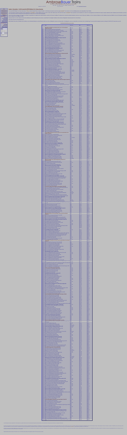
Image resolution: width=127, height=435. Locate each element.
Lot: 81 (43, 112)
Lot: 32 (43, 60)
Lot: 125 (43, 159)
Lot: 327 (43, 375)
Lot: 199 (43, 239)
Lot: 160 (43, 196)
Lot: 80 (43, 111)
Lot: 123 (43, 157)
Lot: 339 (43, 387)
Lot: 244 (43, 287)
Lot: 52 (43, 81)
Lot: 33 (43, 61)
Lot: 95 (43, 127)
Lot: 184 (43, 223)
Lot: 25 (43, 53)
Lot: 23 (43, 51)
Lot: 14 (43, 41)
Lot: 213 (43, 254)
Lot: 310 (43, 357)
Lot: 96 (43, 128)
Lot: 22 (43, 50)
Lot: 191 (43, 230)
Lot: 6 (43, 33)
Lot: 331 (43, 379)
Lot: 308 (43, 355)
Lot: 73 (43, 104)
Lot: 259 (43, 303)
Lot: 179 (43, 218)
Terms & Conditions (4, 20)
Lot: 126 (43, 161)
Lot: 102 (43, 135)
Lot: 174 (43, 212)
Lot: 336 (43, 384)
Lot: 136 (43, 171)
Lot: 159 (43, 195)
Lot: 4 (43, 31)
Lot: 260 (43, 304)
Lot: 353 (43, 402)
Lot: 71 (43, 102)
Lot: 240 (43, 283)
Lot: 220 (43, 262)
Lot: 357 (43, 406)
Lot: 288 (43, 334)
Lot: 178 (43, 217)
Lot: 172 (43, 210)
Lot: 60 (43, 90)
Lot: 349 (43, 398)
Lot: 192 (43, 231)
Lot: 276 (43, 321)
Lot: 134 (43, 169)
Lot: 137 (43, 172)
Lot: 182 (43, 221)
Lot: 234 (43, 277)
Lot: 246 (43, 289)
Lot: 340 (43, 388)
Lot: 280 (43, 326)
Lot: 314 (43, 361)
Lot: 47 (43, 76)
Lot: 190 (43, 229)
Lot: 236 (43, 279)
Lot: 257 (43, 301)
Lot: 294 (43, 340)
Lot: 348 (43, 397)
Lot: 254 (43, 298)
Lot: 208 (43, 249)
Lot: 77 (43, 108)
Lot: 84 (43, 115)
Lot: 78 (43, 109)
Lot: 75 (43, 106)
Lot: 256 (43, 300)
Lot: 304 (43, 351)
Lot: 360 (43, 409)
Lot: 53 (43, 82)
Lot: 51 (43, 80)
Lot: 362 (43, 411)
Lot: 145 (43, 181)
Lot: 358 (43, 407)
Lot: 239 (43, 282)
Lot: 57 (43, 87)
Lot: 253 (43, 297)
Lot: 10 (43, 37)
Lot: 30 (43, 58)
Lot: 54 (43, 83)
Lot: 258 (43, 302)
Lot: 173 (43, 211)
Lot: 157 (43, 193)
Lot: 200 (43, 240)
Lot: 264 (43, 308)
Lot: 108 (43, 141)
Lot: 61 (43, 91)
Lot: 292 (43, 338)
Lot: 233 (43, 276)
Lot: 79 (43, 110)
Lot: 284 (43, 330)
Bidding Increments (4, 21)
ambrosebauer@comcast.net (82, 6)
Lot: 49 (43, 78)
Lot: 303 (43, 350)
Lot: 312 (43, 359)
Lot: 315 (43, 362)
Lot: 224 (43, 266)
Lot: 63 (43, 93)
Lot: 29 (43, 57)
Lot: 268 (43, 312)
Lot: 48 (43, 77)
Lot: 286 (43, 332)
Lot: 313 (43, 360)
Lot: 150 (43, 186)
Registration (5, 17)
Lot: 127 (43, 162)
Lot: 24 (43, 52)
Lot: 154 (43, 190)
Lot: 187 (43, 226)
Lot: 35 (43, 63)
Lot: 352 (43, 401)
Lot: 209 (43, 250)
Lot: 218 (43, 259)
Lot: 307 (43, 354)
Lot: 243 (43, 286)
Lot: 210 (43, 251)
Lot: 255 (43, 299)
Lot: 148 (43, 184)
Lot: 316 (43, 363)
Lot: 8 (43, 35)
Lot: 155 (43, 191)
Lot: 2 (43, 29)
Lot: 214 (43, 255)
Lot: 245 (43, 288)
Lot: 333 (43, 381)
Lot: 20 (43, 48)
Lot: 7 (43, 34)
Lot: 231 (43, 274)
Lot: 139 (43, 174)
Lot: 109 (43, 142)
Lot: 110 (43, 143)
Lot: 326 (43, 374)
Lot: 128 (43, 163)
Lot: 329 (43, 377)
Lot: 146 (43, 182)
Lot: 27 (43, 55)
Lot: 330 (43, 378)
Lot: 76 (43, 107)
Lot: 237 (43, 280)
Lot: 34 (43, 62)
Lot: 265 (43, 309)
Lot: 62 (43, 92)
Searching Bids (5, 19)
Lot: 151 (43, 187)
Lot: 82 (43, 113)
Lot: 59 (43, 89)
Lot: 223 (43, 265)
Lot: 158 (43, 194)
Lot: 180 (43, 219)
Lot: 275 (43, 320)
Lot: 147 (43, 183)
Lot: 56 (43, 86)
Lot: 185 (43, 224)
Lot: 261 (43, 305)
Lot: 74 (43, 105)
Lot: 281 (43, 327)
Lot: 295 (43, 341)
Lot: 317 (43, 364)
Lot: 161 (43, 197)
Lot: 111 (43, 144)
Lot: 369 (43, 419)
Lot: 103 (43, 136)
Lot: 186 (43, 225)
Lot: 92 (43, 124)
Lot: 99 (43, 131)
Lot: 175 (43, 213)
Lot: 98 (43, 130)
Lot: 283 (43, 329)
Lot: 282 (43, 328)
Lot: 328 (43, 376)
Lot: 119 (43, 153)
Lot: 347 (43, 396)
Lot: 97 (43, 129)
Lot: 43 (43, 72)
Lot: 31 (43, 59)
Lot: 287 (43, 333)
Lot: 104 (43, 137)
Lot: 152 (43, 188)
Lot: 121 (43, 155)
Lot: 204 (43, 245)
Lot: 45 (43, 74)
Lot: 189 (43, 228)
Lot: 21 (43, 49)
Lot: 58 (43, 88)
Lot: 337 (43, 385)
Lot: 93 (43, 125)
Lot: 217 (43, 258)
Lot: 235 (43, 278)
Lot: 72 (43, 103)
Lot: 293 (43, 339)
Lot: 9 (43, 36)
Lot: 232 (43, 275)
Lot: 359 (43, 408)
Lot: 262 (43, 306)
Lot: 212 (43, 253)
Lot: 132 (43, 167)
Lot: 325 (43, 373)
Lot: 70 (43, 101)
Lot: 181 (43, 220)
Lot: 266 (43, 310)
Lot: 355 (43, 404)
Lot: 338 (43, 386)
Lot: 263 (43, 307)
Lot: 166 (43, 203)
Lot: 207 (43, 248)
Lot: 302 (43, 349)
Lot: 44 (43, 73)
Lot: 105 (43, 138)
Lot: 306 (43, 353)
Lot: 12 (43, 39)
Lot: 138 (43, 173)
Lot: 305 (43, 352)
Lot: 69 (43, 100)
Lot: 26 (43, 54)
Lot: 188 (43, 227)
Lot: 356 (43, 405)
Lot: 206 (43, 247)
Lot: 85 (43, 116)
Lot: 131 (43, 166)
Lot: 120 (43, 154)
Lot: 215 (43, 256)
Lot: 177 (43, 216)
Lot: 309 (43, 356)
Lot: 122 (43, 156)
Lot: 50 (43, 79)
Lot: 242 (43, 285)
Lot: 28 (43, 56)
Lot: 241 (43, 284)
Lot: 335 (43, 383)
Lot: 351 (43, 400)
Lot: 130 (43, 165)
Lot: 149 (43, 185)
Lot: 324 (43, 372)
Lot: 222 (43, 264)
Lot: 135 (43, 170)
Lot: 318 (43, 365)
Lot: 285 (43, 331)
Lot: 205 (43, 246)
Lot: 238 (43, 281)
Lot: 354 (43, 403)
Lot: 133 (43, 168)
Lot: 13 (43, 40)
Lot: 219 (43, 261)
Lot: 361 (43, 410)
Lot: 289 (43, 335)
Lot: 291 (43, 337)
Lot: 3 (43, 30)
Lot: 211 (43, 252)
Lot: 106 (43, 139)
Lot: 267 (43, 311)
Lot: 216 (43, 257)
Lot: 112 (43, 145)
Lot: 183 (43, 222)
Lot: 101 (43, 134)
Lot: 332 (43, 380)
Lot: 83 (43, 114)
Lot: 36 (43, 64)
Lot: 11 (43, 38)
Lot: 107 (43, 140)
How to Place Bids (4, 18)
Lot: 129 (43, 164)
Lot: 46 (43, 75)
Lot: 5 (43, 32)
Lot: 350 (43, 399)
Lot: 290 (43, 336)
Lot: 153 (43, 189)
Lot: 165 (43, 202)
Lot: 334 (43, 382)
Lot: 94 (43, 126)
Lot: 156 (43, 192)
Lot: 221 (43, 263)
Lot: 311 (43, 358)
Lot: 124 (43, 158)
